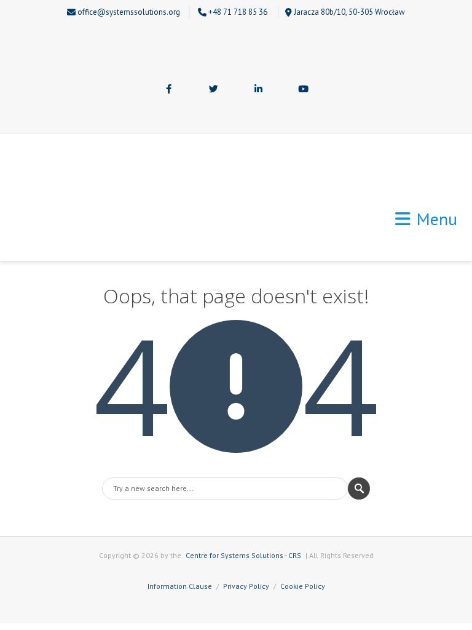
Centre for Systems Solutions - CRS (243, 555)
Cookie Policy (302, 586)
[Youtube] (303, 90)
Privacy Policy (246, 586)
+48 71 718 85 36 (237, 12)
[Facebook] (169, 90)
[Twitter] (214, 90)
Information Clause (180, 586)
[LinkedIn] (258, 90)
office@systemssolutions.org (128, 12)
